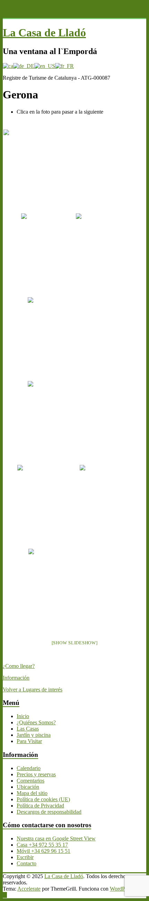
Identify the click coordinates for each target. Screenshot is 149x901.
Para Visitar (29, 741)
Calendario (29, 768)
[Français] (64, 66)
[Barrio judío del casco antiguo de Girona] (65, 573)
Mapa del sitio (32, 793)
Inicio (23, 716)
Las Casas (28, 729)
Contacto (26, 863)
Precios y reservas (36, 774)
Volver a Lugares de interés (32, 689)
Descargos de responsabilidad (49, 812)
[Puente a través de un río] (42, 227)
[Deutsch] (23, 66)
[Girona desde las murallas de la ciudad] (100, 478)
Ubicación (28, 787)
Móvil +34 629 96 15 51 (43, 851)
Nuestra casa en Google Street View (56, 838)
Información (16, 678)
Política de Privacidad (40, 806)
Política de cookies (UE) (43, 799)
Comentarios (30, 781)
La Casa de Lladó (44, 32)
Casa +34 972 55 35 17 (42, 845)
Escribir (25, 857)
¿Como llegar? (19, 666)
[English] (44, 66)
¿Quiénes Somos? (36, 722)
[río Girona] (96, 227)
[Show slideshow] (75, 642)
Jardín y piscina (34, 735)
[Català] (8, 66)
